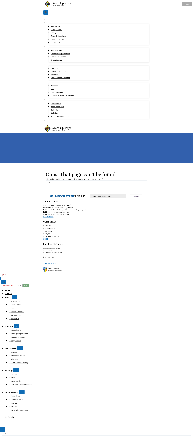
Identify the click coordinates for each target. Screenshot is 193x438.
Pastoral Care (56, 50)
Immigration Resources (60, 116)
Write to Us (52, 264)
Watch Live (50, 9)
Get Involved (10, 348)
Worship (9, 370)
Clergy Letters (56, 60)
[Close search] (2, 429)
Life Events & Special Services (62, 95)
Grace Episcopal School (60, 54)
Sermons (54, 86)
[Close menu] (0, 278)
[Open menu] (187, 4)
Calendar (54, 110)
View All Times (48, 217)
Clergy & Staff (56, 30)
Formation (55, 68)
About (8, 297)
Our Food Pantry (57, 39)
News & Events (11, 392)
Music (53, 89)
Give (65, 9)
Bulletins (59, 9)
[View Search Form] (45, 12)
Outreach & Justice (58, 71)
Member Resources (58, 57)
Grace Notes (56, 104)
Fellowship (55, 75)
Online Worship (57, 92)
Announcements (57, 107)
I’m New (51, 19)
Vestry (53, 33)
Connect (9, 326)
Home (50, 16)
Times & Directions (58, 36)
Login (5, 275)
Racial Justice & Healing (60, 78)
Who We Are (55, 26)
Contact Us (55, 42)
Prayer (47, 234)
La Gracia (52, 120)
